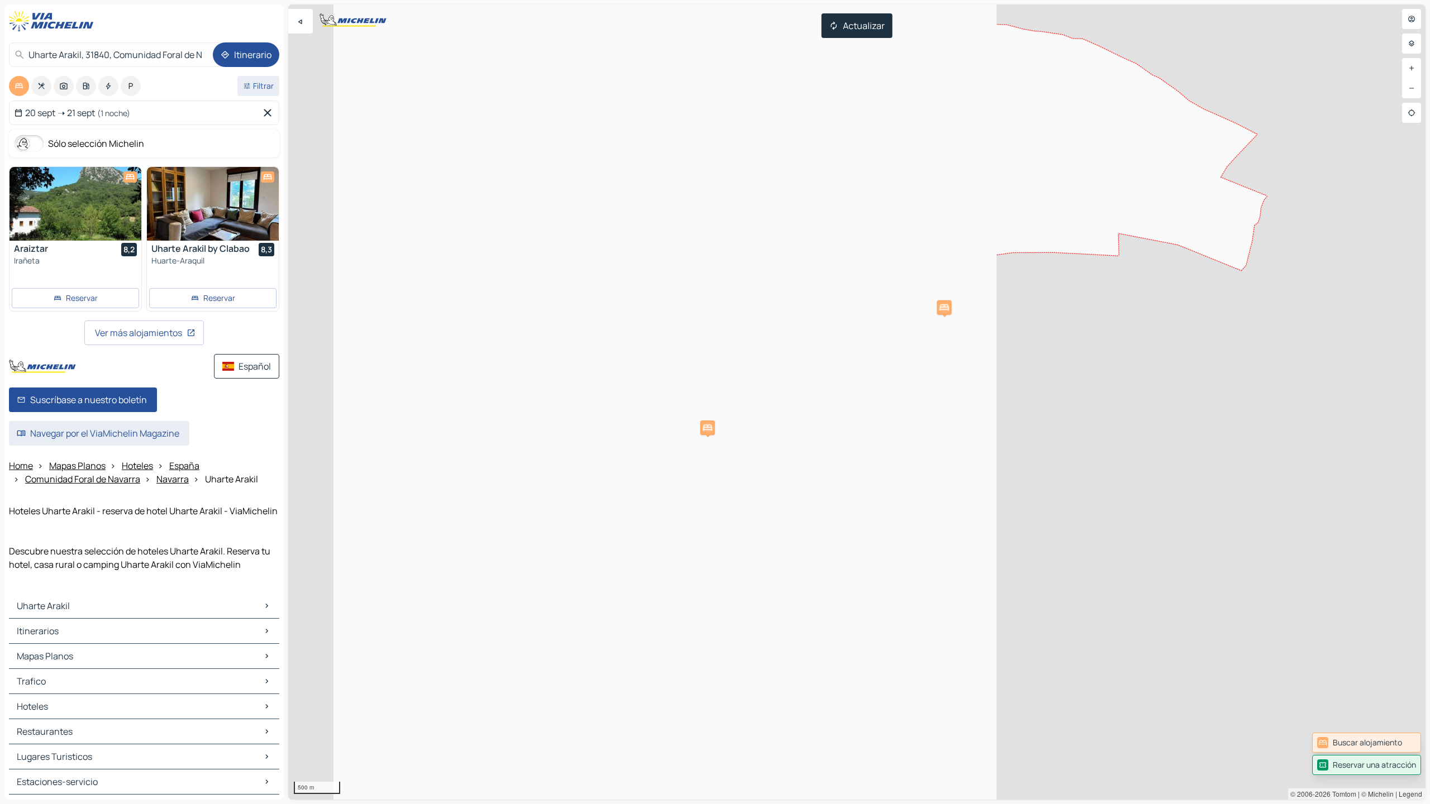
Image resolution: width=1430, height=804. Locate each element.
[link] (1366, 743)
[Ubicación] (1411, 113)
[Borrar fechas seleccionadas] (270, 112)
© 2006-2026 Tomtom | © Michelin (1342, 793)
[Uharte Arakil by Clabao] (213, 204)
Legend (1410, 793)
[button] (944, 307)
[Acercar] (1411, 68)
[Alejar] (1411, 88)
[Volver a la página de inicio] (53, 21)
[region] (857, 402)
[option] (19, 86)
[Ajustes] (1411, 44)
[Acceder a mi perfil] (1411, 19)
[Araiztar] (75, 204)
